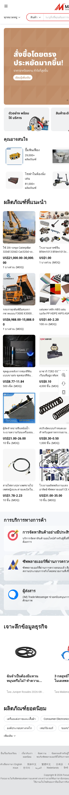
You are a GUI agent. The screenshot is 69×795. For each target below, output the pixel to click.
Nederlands (53, 767)
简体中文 (31, 764)
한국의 (26, 767)
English (18, 764)
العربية (38, 767)
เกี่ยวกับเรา (27, 753)
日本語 (59, 764)
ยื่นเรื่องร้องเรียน (8, 753)
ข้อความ (42, 753)
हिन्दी (66, 767)
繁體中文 (46, 764)
